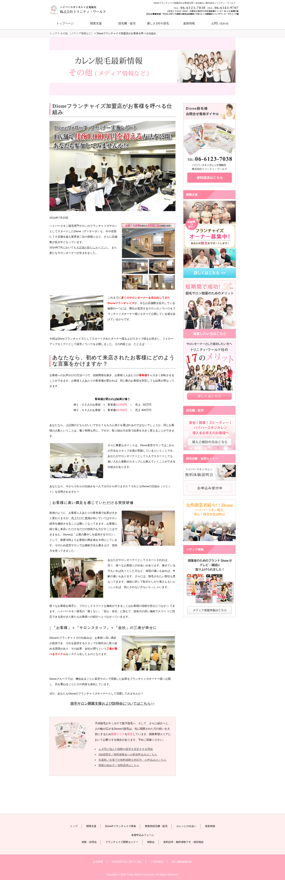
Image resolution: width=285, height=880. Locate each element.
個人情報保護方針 (182, 861)
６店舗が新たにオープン (91, 247)
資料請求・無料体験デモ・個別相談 (183, 842)
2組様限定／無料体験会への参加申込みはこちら (127, 754)
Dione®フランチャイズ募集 (120, 826)
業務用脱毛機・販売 (156, 826)
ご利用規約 (157, 861)
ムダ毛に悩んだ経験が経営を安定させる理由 (125, 749)
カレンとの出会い (186, 826)
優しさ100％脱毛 (158, 23)
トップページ (65, 23)
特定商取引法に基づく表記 (127, 861)
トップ (74, 826)
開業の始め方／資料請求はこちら (118, 765)
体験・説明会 (89, 842)
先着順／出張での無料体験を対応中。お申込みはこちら (132, 759)
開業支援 (91, 826)
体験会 (151, 842)
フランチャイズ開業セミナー (121, 842)
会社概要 (98, 861)
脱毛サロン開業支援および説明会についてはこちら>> (112, 703)
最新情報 (189, 23)
